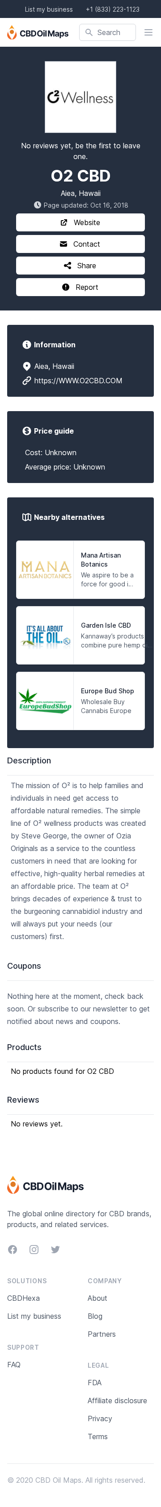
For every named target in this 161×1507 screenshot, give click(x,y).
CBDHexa (23, 1298)
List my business (49, 9)
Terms (98, 1436)
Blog (95, 1316)
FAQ (14, 1364)
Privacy (100, 1418)
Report (87, 287)
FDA (95, 1382)
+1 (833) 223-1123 (113, 9)
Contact (86, 243)
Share (86, 265)
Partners (102, 1334)
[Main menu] (148, 32)
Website (87, 222)
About (97, 1298)
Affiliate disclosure (117, 1400)
